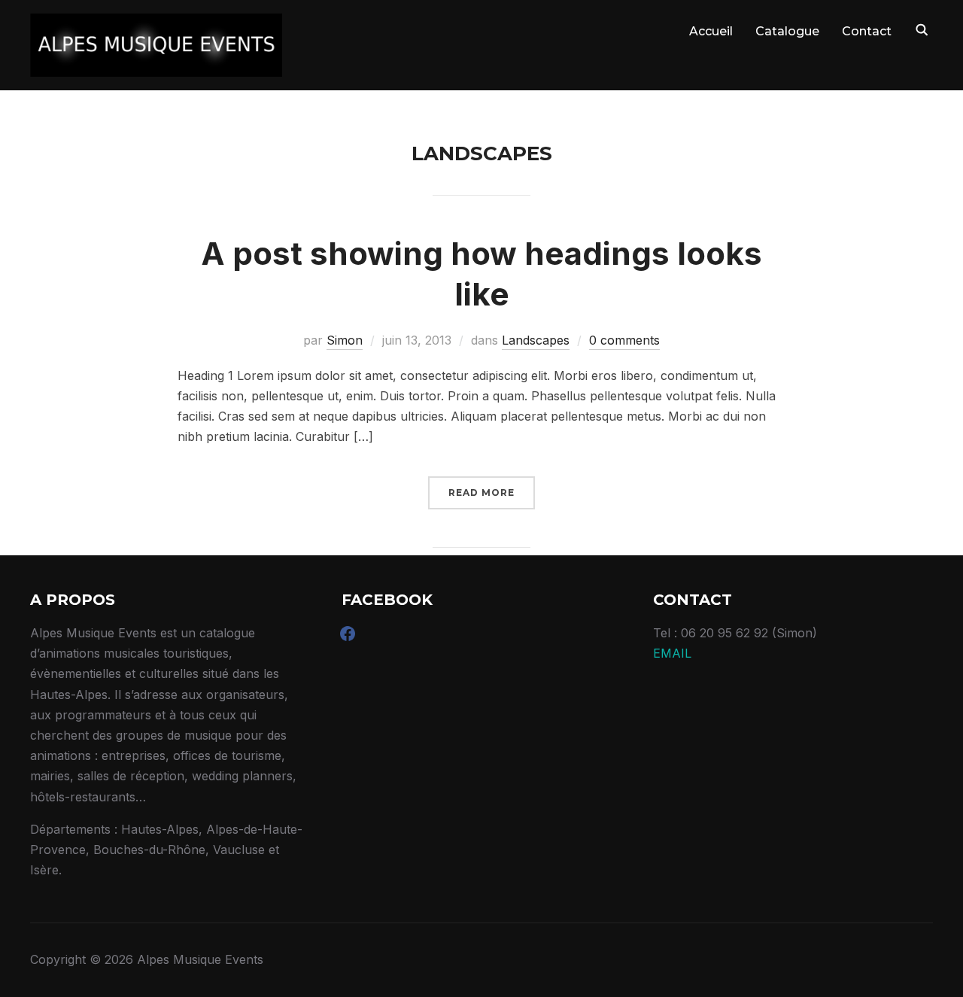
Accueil (711, 31)
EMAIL (672, 653)
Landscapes (536, 340)
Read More (481, 492)
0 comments (624, 340)
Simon (345, 340)
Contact (867, 31)
